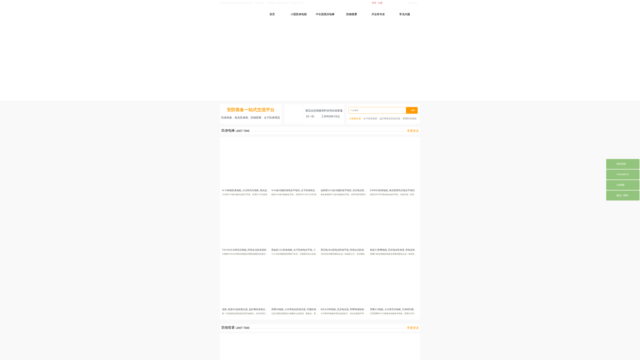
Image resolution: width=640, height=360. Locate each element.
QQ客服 (620, 185)
